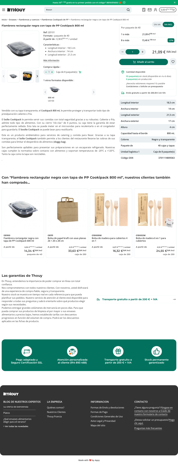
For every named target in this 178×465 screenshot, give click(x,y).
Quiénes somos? (55, 407)
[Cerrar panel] (174, 2)
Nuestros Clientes (56, 412)
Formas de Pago (99, 412)
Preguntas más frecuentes (148, 428)
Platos (6, 413)
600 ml (51, 99)
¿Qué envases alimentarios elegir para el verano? (17, 421)
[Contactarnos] (149, 10)
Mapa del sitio (98, 425)
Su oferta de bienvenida (15, 407)
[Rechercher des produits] (128, 9)
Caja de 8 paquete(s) (67, 71)
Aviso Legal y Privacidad (103, 420)
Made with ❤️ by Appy (89, 460)
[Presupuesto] (144, 10)
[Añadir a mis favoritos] (173, 61)
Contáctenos (132, 86)
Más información (51, 60)
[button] (4, 10)
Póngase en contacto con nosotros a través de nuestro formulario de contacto (153, 411)
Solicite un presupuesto (151, 86)
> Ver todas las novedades (15, 426)
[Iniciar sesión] (155, 10)
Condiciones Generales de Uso (107, 416)
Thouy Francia (54, 416)
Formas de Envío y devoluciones (107, 407)
